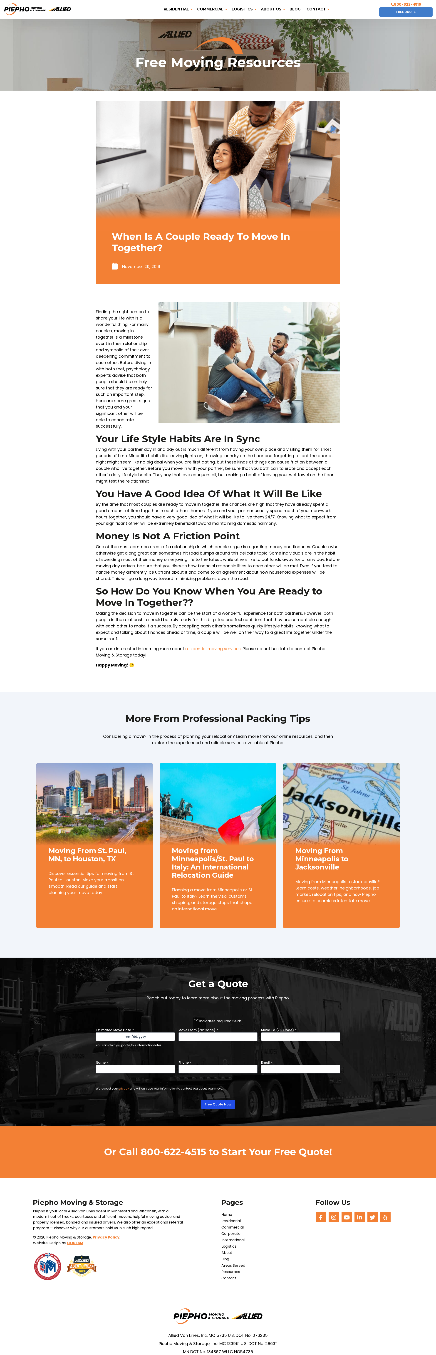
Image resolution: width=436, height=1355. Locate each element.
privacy (124, 1088)
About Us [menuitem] (271, 9)
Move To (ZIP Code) (279, 1030)
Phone (184, 1062)
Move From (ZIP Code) (198, 1030)
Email (266, 1062)
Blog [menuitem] (295, 9)
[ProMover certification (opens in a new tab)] (50, 1266)
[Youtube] (347, 1217)
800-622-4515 (407, 4)
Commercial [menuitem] (210, 9)
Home (226, 1214)
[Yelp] (385, 1217)
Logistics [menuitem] (242, 9)
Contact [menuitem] (316, 9)
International (233, 1240)
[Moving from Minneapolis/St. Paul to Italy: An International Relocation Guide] (218, 808)
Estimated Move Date (115, 1030)
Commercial (232, 1227)
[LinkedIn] (359, 1217)
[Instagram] (334, 1217)
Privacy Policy (106, 1237)
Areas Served (233, 1265)
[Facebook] (321, 1217)
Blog (225, 1259)
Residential (231, 1221)
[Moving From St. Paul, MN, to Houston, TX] (94, 808)
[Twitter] (372, 1217)
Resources (230, 1271)
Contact (228, 1278)
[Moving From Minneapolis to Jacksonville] (341, 808)
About (226, 1252)
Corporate (230, 1233)
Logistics (228, 1246)
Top (425, 1344)
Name (102, 1062)
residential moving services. (213, 648)
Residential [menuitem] (176, 9)
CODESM (75, 1243)
